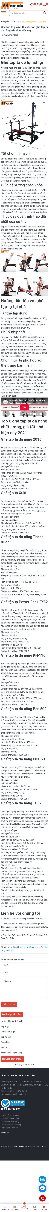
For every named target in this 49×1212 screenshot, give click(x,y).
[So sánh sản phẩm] (44, 5)
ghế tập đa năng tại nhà (32, 501)
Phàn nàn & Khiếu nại (9, 1128)
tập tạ (16, 165)
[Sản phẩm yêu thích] (32, 5)
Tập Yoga (5, 1026)
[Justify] (45, 13)
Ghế (3, 610)
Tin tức (34, 1209)
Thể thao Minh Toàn (23, 1146)
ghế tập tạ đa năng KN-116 (22, 663)
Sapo (44, 1146)
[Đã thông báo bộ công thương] (13, 1103)
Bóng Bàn (5, 1042)
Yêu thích (44, 1209)
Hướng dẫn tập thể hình (11, 1021)
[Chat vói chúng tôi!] (42, 1188)
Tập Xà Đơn (6, 1037)
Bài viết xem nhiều (11, 1059)
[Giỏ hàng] (38, 5)
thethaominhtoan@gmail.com (13, 1094)
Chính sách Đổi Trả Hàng (11, 1125)
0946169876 (15, 1091)
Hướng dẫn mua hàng (10, 1115)
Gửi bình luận (9, 1004)
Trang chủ (5, 1209)
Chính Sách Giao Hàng (10, 1121)
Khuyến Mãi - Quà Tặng (11, 1052)
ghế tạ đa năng (19, 370)
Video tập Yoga (8, 1031)
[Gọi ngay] (42, 1198)
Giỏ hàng (24, 1208)
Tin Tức (4, 1047)
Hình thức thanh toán (10, 1118)
